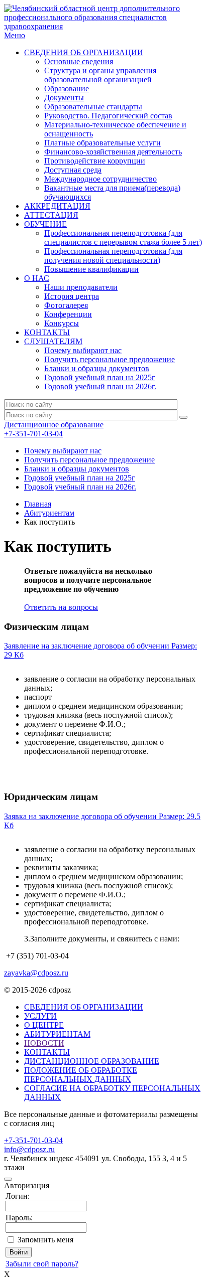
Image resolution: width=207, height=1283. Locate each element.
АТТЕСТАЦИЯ (51, 215)
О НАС (36, 278)
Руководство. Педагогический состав (108, 115)
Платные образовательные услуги (102, 142)
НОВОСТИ (44, 1043)
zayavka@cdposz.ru (36, 973)
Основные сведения (78, 61)
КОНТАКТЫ (47, 332)
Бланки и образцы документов (96, 368)
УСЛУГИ (40, 1016)
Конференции (68, 314)
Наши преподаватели (81, 287)
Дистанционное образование (54, 424)
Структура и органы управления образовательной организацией (100, 75)
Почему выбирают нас (83, 350)
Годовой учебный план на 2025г (99, 377)
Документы (64, 97)
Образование (66, 88)
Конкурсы (61, 323)
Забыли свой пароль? (42, 1263)
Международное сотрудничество (100, 179)
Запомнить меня (45, 1239)
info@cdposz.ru (29, 1149)
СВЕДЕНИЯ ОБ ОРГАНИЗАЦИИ (83, 52)
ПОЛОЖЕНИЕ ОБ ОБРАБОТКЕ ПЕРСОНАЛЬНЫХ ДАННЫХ (80, 1074)
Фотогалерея (66, 305)
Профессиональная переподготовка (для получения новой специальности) (113, 255)
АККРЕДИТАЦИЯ (57, 206)
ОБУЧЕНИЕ (45, 224)
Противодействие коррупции (94, 160)
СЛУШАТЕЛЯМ (53, 341)
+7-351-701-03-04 (33, 433)
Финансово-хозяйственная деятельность (113, 151)
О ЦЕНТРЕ (44, 1025)
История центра (71, 296)
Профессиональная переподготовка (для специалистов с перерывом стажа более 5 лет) (123, 237)
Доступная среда (72, 170)
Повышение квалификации (91, 269)
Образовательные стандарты (93, 106)
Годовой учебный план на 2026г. (100, 386)
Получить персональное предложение (109, 359)
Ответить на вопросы (61, 607)
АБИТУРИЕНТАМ (57, 1034)
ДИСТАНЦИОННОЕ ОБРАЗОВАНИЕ (91, 1061)
